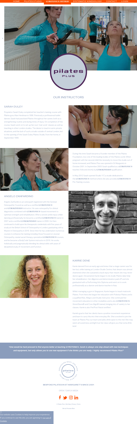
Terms (78, 404)
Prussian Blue (71, 408)
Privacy (74, 404)
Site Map (68, 404)
